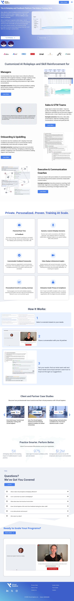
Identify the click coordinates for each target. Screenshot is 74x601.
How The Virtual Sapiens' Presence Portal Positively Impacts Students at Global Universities (15, 422)
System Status (55, 585)
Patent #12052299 (44, 597)
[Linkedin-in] (7, 591)
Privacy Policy (34, 585)
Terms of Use (34, 587)
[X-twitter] (12, 591)
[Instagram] (17, 591)
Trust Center (55, 587)
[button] (71, 2)
